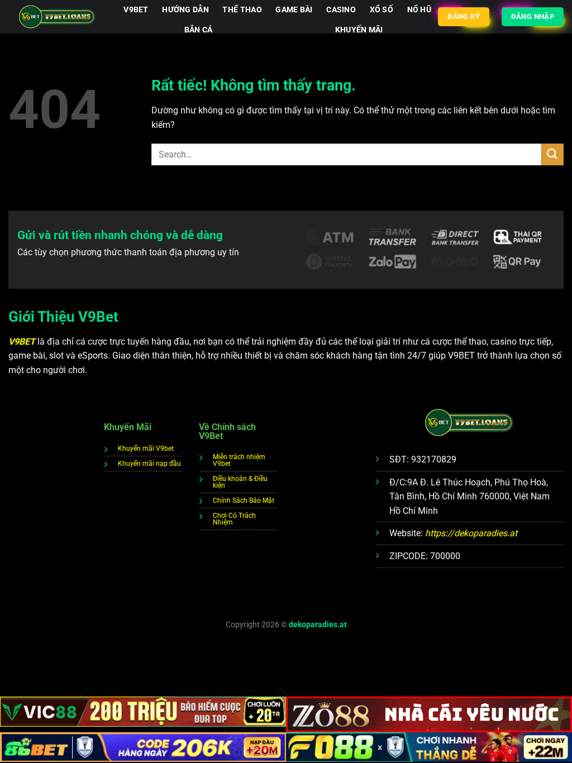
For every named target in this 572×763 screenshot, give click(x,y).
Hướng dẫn (185, 10)
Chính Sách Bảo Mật (243, 500)
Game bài (293, 10)
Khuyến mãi (359, 30)
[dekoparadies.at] (57, 17)
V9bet (135, 10)
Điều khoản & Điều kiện (240, 482)
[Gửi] (552, 154)
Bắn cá (198, 30)
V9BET (22, 341)
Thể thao (241, 10)
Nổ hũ (419, 10)
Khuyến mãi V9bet (146, 448)
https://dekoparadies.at (471, 533)
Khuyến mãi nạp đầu (149, 464)
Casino (341, 10)
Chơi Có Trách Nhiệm (234, 519)
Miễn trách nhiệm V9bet (239, 460)
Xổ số (381, 10)
